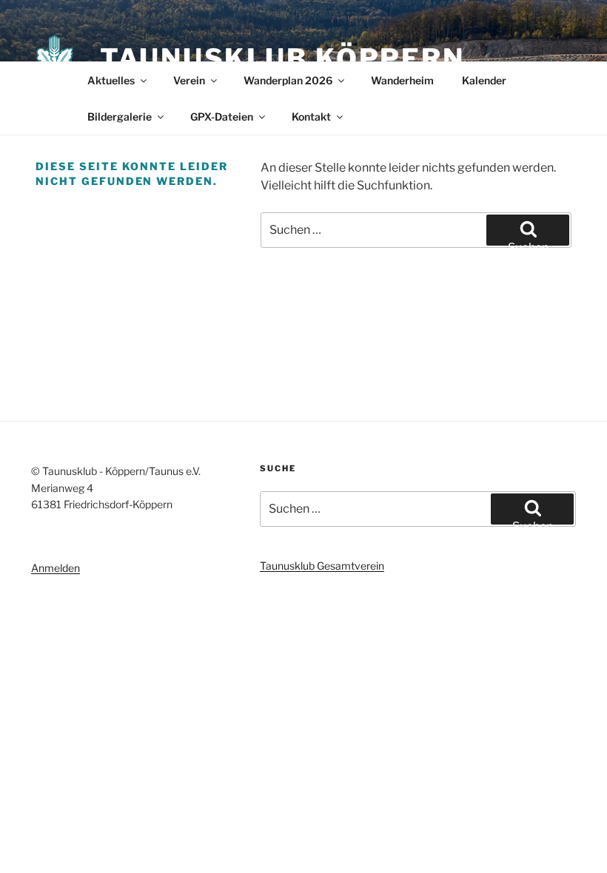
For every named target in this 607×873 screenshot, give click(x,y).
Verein (189, 80)
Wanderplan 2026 (288, 80)
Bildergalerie (119, 116)
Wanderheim (402, 80)
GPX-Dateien (221, 116)
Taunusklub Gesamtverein (322, 565)
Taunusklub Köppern (282, 58)
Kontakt (311, 116)
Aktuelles (111, 80)
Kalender (484, 80)
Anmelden (55, 568)
